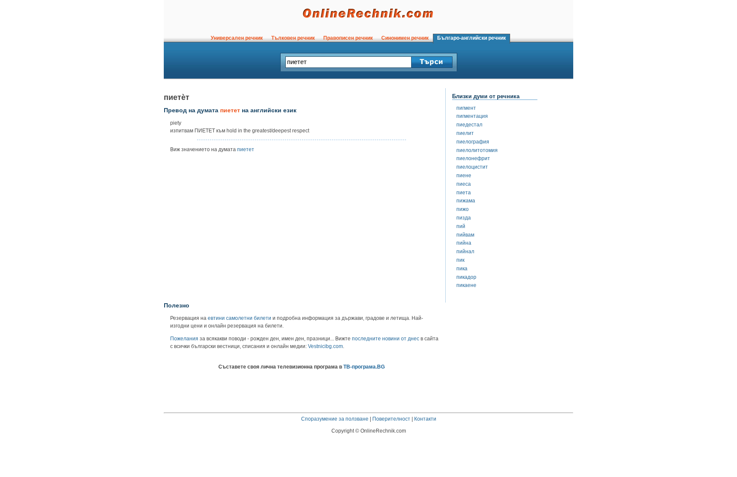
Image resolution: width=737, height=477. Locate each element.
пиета (463, 193)
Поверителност (391, 419)
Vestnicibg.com (325, 346)
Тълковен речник (293, 38)
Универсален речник (236, 38)
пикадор (466, 277)
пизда (463, 218)
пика (461, 269)
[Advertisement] (301, 230)
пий (460, 226)
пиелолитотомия (477, 150)
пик (460, 260)
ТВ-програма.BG (364, 367)
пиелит (465, 133)
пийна (463, 243)
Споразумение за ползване (334, 419)
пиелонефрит (473, 158)
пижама (465, 201)
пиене (463, 176)
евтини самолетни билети (239, 318)
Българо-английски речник (471, 38)
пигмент (466, 108)
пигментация (472, 116)
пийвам (465, 235)
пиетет (245, 149)
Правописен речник (348, 38)
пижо (462, 209)
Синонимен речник (405, 38)
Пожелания (184, 339)
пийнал (465, 252)
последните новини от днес (385, 339)
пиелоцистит (472, 167)
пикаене (466, 285)
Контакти (425, 419)
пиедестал (469, 125)
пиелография (472, 142)
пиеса (463, 184)
